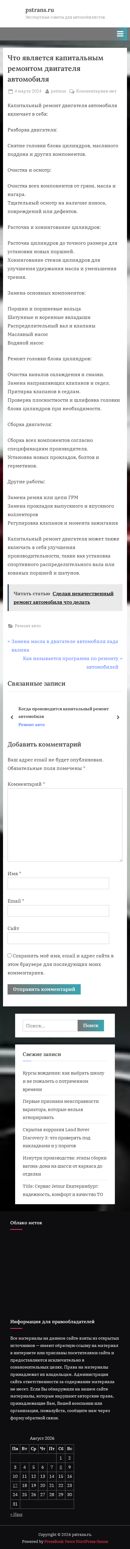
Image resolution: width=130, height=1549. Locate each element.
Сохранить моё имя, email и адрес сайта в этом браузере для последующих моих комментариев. (61, 964)
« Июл (16, 1514)
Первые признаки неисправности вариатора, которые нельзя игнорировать (61, 1109)
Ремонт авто (28, 625)
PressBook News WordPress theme (76, 1541)
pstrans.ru (39, 9)
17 (15, 1485)
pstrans (58, 91)
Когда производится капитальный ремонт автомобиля (63, 712)
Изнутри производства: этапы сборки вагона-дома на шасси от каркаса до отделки (65, 1166)
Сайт (13, 928)
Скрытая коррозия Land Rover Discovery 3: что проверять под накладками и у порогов (56, 1137)
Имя (14, 873)
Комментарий (26, 784)
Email (16, 901)
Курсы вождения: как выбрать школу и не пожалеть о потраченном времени (63, 1081)
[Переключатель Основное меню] (120, 33)
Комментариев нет (96, 91)
